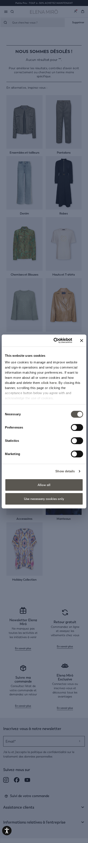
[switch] (77, 427)
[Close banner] (81, 340)
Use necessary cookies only (44, 499)
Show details (65, 471)
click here (49, 383)
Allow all (44, 485)
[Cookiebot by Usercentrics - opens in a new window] (54, 340)
